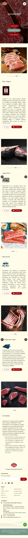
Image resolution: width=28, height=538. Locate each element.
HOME (2, 489)
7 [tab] (18, 76)
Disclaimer (4, 530)
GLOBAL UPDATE (5, 491)
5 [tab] (15, 76)
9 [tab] (21, 168)
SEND (23, 479)
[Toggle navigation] (24, 3)
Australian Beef (14, 30)
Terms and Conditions (21, 530)
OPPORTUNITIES (17, 489)
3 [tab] (11, 76)
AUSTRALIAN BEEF (18, 493)
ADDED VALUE (17, 495)
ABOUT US (3, 495)
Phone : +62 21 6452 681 (9, 515)
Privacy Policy (11, 530)
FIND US (3, 493)
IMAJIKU (17, 533)
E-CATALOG (17, 127)
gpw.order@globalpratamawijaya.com (12, 517)
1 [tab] (8, 76)
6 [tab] (16, 76)
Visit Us (7, 127)
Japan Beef (14, 26)
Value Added (14, 35)
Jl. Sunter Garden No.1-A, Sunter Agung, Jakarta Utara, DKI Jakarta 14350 (14, 512)
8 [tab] (20, 76)
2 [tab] (10, 76)
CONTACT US (4, 497)
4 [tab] (13, 76)
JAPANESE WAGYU (18, 491)
